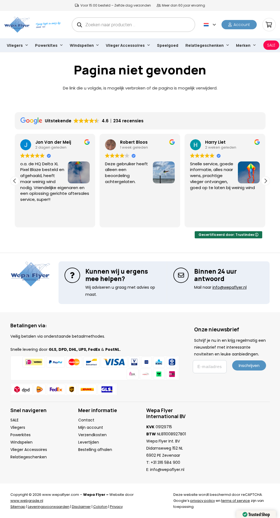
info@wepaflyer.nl (167, 469)
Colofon (100, 506)
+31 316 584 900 (165, 462)
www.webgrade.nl (26, 500)
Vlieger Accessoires (28, 449)
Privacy (116, 506)
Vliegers (17, 427)
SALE (14, 420)
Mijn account (90, 427)
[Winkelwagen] (269, 24)
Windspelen (21, 442)
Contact (86, 420)
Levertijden (88, 442)
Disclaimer (81, 506)
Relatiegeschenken (28, 457)
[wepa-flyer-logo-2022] (17, 24)
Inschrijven (249, 365)
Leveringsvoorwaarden (48, 506)
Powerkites (20, 435)
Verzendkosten (92, 435)
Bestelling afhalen (95, 449)
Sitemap (17, 506)
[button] (210, 25)
